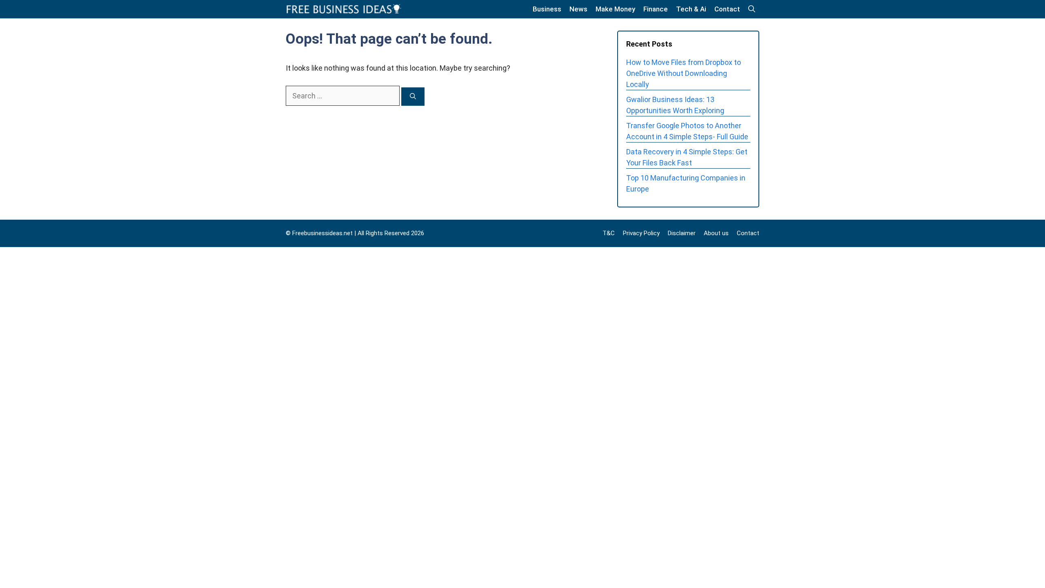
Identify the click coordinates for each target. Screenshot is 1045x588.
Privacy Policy (641, 233)
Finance (655, 9)
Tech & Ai (691, 9)
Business (547, 9)
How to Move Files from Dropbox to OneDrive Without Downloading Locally (683, 73)
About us (716, 233)
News (578, 9)
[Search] (413, 96)
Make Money (615, 9)
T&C (609, 233)
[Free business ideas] (344, 9)
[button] (751, 9)
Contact (727, 9)
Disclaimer (682, 233)
